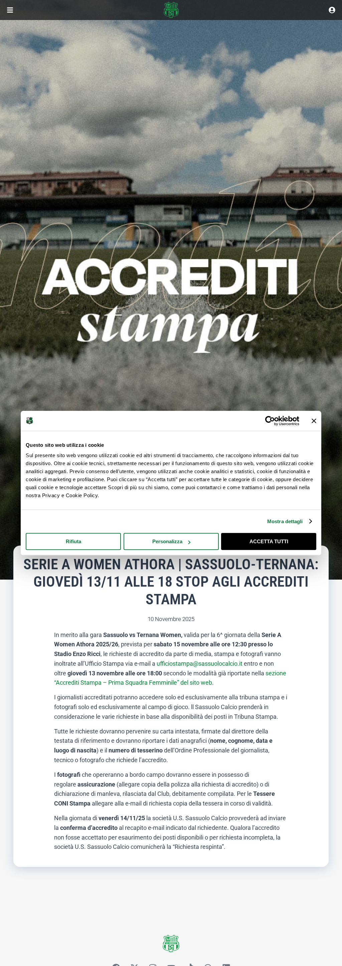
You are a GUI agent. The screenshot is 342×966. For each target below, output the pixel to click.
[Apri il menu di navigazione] (10, 10)
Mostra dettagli (285, 521)
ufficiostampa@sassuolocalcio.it (199, 663)
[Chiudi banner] (314, 420)
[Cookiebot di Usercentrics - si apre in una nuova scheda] (270, 421)
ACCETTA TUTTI (268, 541)
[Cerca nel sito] (332, 10)
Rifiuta (73, 541)
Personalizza (167, 541)
